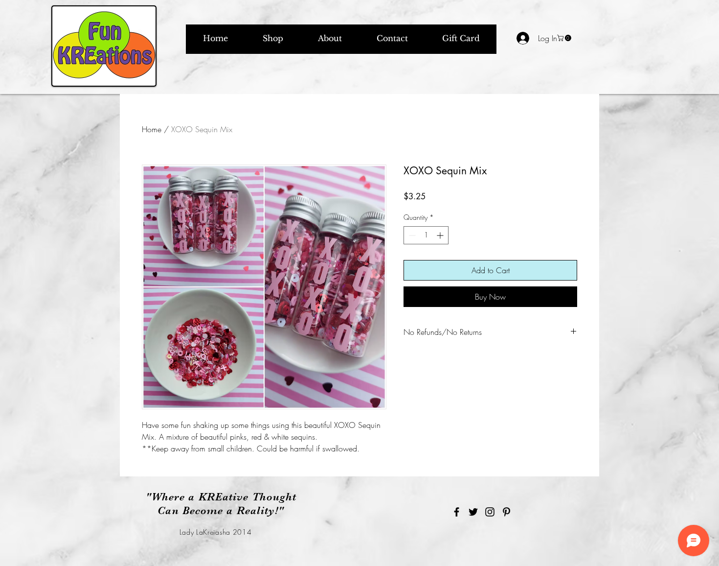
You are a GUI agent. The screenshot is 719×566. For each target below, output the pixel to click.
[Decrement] (411, 235)
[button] (565, 38)
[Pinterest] (506, 512)
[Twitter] (473, 512)
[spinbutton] (426, 235)
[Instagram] (490, 512)
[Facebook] (456, 512)
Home (151, 129)
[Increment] (441, 235)
